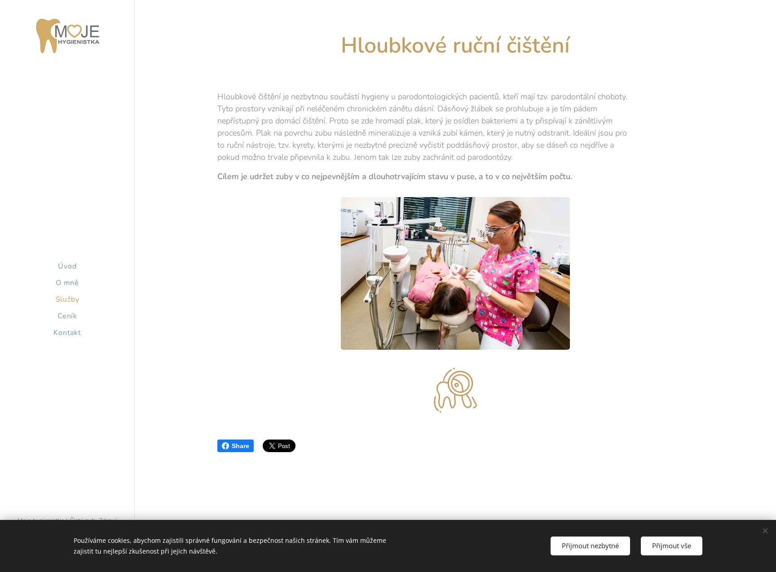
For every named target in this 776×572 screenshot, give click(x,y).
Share (240, 445)
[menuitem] (67, 266)
